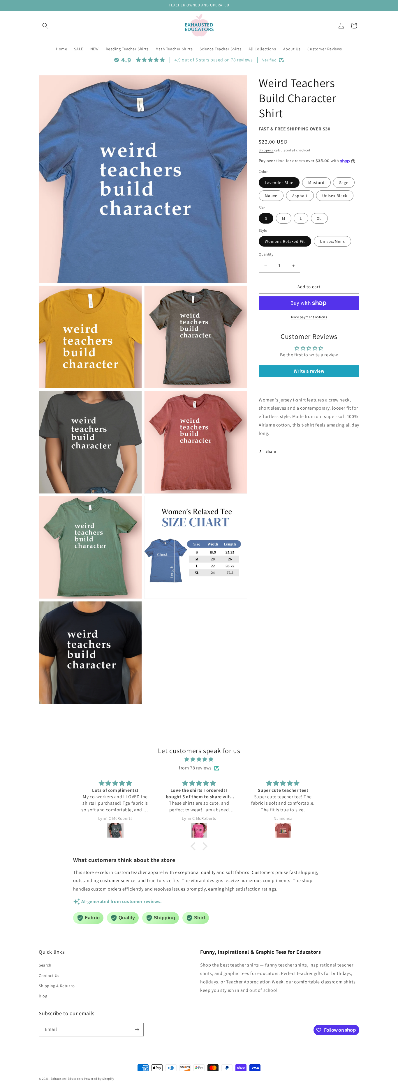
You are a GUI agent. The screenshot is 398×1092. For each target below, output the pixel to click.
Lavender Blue (279, 182)
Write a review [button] (309, 371)
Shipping (266, 150)
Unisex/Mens (332, 241)
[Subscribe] (137, 1029)
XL (319, 218)
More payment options (309, 317)
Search (45, 965)
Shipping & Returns (57, 985)
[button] (45, 25)
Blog (43, 996)
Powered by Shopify (99, 1079)
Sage (343, 182)
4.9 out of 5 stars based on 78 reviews (214, 60)
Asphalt (300, 195)
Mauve (271, 195)
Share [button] (270, 451)
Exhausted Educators (67, 1079)
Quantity (266, 254)
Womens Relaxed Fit (285, 241)
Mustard (316, 182)
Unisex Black (334, 195)
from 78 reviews (195, 768)
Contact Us (49, 975)
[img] (199, 759)
